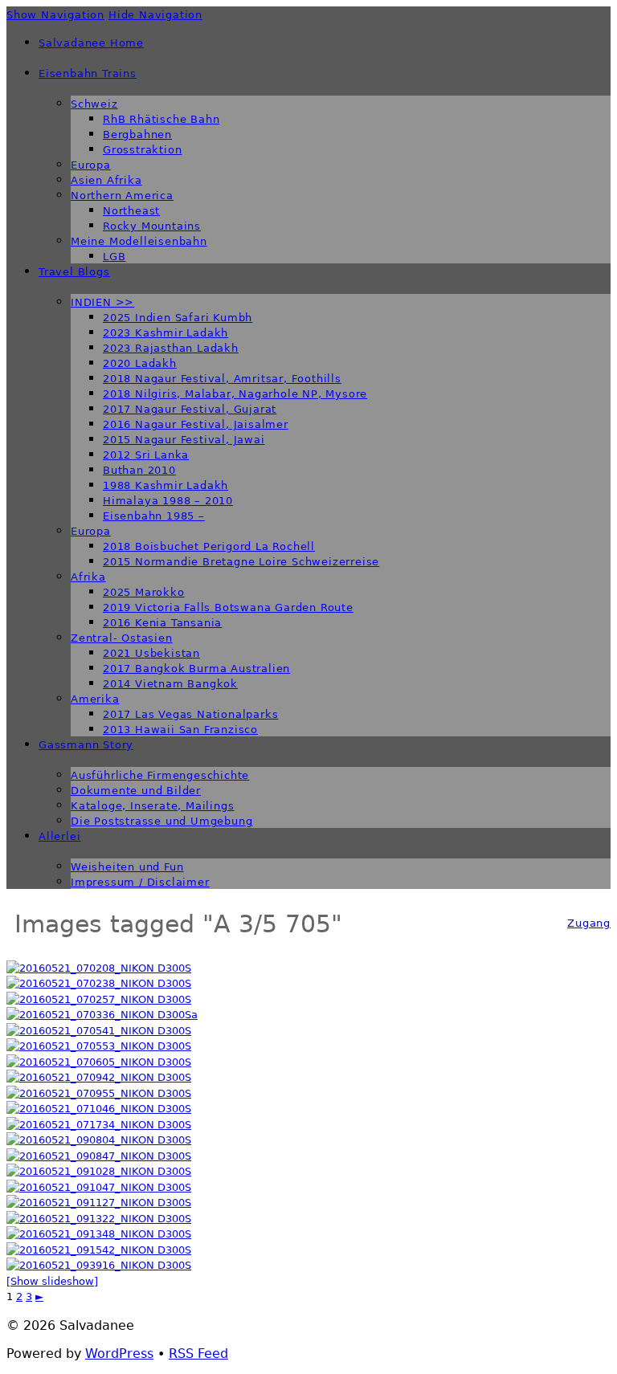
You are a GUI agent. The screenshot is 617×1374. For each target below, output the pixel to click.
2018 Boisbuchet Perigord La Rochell (209, 546)
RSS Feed (198, 1353)
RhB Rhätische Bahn (161, 119)
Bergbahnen (137, 134)
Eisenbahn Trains (88, 73)
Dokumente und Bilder (136, 791)
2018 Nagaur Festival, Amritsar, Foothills (222, 379)
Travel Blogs (74, 272)
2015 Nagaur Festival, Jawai (184, 440)
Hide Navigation (155, 15)
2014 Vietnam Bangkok (170, 684)
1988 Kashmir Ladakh (165, 485)
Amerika (95, 699)
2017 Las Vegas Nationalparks (190, 714)
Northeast (131, 211)
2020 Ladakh (140, 363)
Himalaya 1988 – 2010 (168, 501)
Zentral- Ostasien (122, 638)
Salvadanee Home (91, 43)
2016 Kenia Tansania (162, 623)
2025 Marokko (144, 592)
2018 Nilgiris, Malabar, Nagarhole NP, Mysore (235, 394)
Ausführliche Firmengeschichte (160, 775)
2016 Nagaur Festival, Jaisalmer (195, 424)
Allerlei (59, 836)
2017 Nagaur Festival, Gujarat (189, 409)
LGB (114, 257)
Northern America (122, 196)
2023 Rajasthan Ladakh (171, 348)
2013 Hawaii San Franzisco (180, 730)
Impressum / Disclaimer (140, 882)
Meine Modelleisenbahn (139, 241)
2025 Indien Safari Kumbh (177, 318)
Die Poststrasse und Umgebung (161, 821)
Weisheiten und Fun (127, 867)
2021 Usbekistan (151, 653)
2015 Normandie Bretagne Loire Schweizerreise (241, 562)
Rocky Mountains (152, 226)
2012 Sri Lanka (146, 455)
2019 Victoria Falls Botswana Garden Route (228, 607)
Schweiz (94, 104)
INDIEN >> (102, 302)
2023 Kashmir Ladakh (165, 333)
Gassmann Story (86, 745)
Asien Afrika (106, 180)
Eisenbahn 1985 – (154, 516)
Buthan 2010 (139, 470)
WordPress (119, 1353)
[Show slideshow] (52, 1281)
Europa (91, 165)
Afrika (88, 577)
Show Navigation (55, 15)
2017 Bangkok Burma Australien (196, 669)
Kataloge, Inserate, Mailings (152, 806)
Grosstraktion (142, 150)
